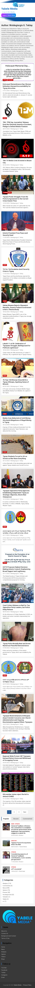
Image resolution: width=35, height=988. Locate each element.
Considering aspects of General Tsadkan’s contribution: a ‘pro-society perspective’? (21, 856)
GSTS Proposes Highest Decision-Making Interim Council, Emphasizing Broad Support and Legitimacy (16, 569)
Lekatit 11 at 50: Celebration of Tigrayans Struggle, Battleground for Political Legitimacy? (16, 346)
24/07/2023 (6, 684)
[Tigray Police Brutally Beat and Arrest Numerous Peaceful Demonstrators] (17, 631)
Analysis (14, 840)
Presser (10, 80)
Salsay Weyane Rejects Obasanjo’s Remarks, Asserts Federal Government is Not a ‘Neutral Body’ (17, 307)
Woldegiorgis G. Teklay (17, 90)
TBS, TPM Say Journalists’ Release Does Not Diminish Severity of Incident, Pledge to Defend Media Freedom (17, 124)
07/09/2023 (6, 648)
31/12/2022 (6, 798)
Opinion (17, 824)
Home (3, 947)
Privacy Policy (27, 985)
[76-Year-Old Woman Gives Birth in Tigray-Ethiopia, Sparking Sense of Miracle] (17, 368)
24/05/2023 (6, 762)
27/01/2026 (6, 90)
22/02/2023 (14, 835)
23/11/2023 (6, 535)
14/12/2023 (6, 499)
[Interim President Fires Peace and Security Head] (17, 221)
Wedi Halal (22, 871)
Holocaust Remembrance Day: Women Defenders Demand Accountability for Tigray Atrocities (17, 86)
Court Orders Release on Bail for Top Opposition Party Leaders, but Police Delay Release (16, 607)
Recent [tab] (16, 819)
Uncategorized (7, 894)
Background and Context (8, 936)
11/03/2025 (6, 237)
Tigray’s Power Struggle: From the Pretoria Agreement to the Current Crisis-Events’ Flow (15, 199)
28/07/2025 (6, 129)
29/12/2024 (6, 424)
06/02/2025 (6, 386)
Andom (21, 835)
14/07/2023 (6, 724)
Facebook (4, 970)
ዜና (3, 901)
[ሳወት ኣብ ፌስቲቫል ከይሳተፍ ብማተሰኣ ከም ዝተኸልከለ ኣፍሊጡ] (17, 667)
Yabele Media (9, 8)
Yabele (5, 899)
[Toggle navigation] (3, 19)
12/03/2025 (6, 203)
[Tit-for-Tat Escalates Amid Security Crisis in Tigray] (17, 257)
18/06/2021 (14, 871)
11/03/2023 (14, 861)
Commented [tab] (27, 819)
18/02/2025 (6, 312)
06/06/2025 (6, 165)
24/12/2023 (6, 460)
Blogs (3, 959)
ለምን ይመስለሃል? (16, 869)
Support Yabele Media (8, 15)
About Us (4, 931)
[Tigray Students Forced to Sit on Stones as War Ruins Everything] (17, 444)
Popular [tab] (6, 819)
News (4, 80)
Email (2, 977)
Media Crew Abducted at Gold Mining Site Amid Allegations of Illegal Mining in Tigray (17, 420)
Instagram (4, 975)
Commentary (7, 192)
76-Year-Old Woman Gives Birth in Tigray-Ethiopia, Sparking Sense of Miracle (16, 382)
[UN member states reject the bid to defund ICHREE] (17, 782)
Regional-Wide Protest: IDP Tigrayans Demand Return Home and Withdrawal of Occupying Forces (17, 758)
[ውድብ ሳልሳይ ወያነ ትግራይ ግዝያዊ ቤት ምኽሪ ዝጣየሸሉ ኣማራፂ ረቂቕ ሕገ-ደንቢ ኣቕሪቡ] (17, 519)
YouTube (4, 968)
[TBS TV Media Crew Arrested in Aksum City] (17, 148)
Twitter (3, 972)
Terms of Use (5, 938)
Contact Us (4, 933)
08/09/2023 (6, 611)
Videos (3, 956)
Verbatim (5, 897)
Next (24, 812)
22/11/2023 (6, 573)
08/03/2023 (14, 846)
